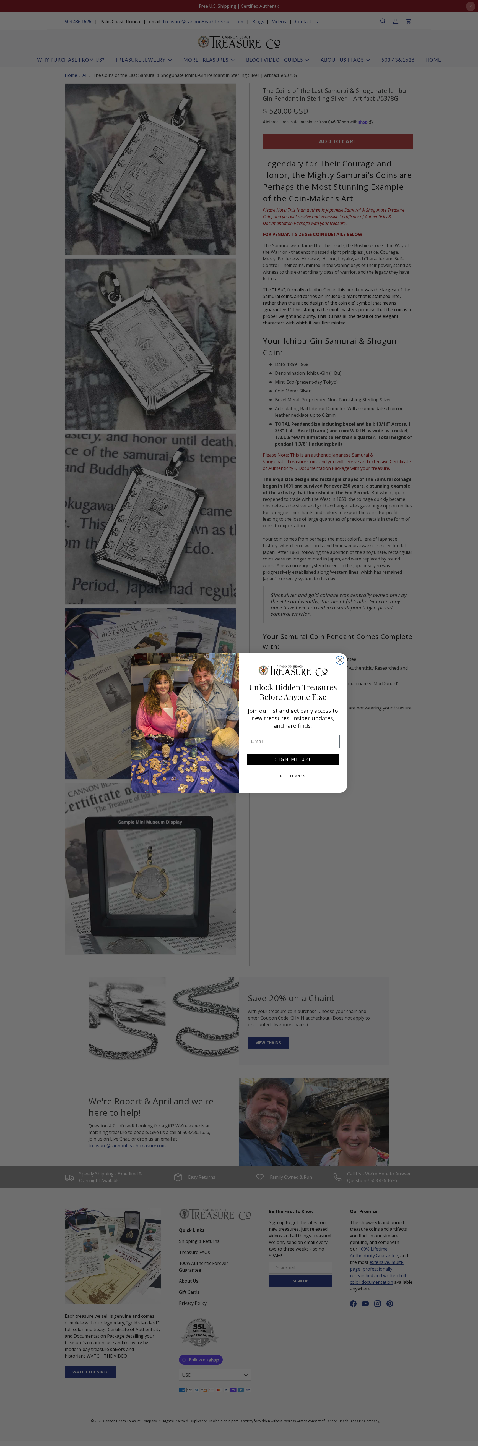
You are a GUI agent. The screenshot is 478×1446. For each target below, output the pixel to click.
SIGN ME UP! (293, 759)
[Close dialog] (340, 660)
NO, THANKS (293, 776)
